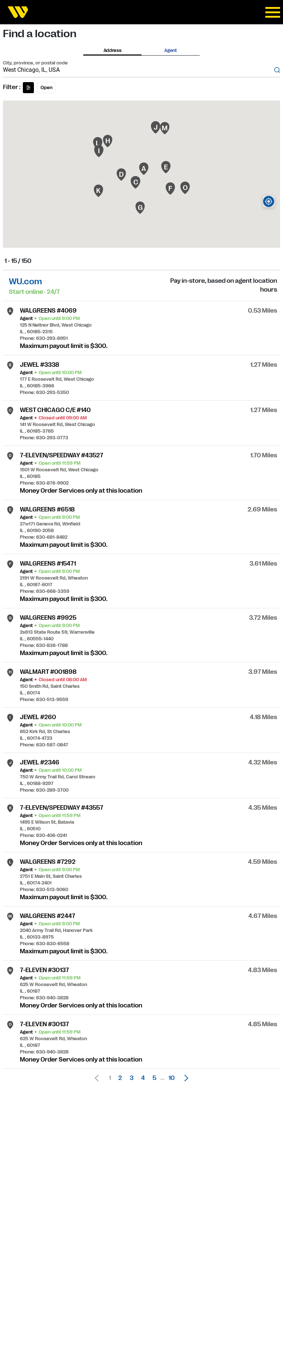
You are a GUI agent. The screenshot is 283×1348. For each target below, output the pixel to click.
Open (46, 87)
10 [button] (171, 1078)
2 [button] (120, 1078)
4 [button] (143, 1078)
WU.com (25, 281)
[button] (184, 1078)
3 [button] (131, 1078)
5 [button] (154, 1078)
